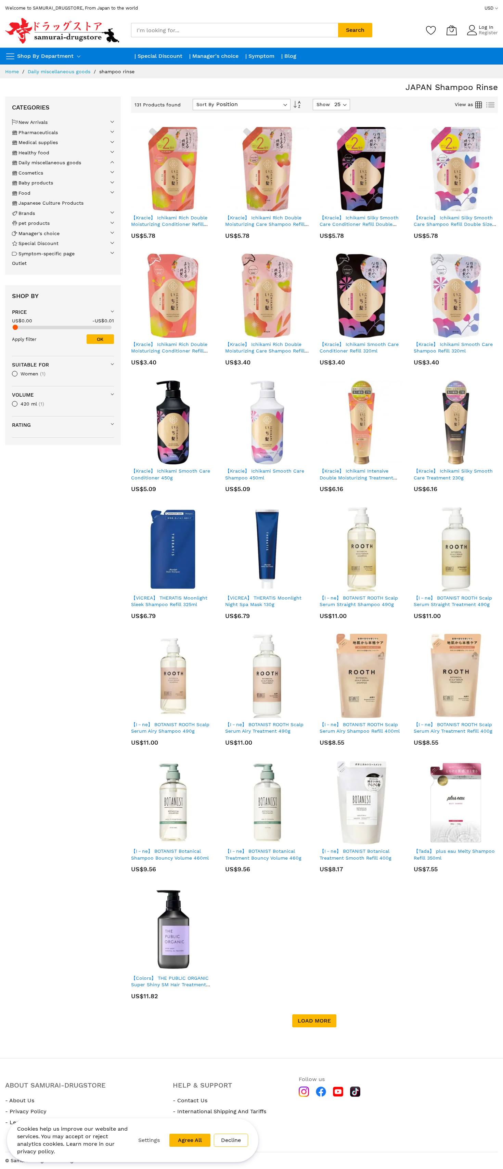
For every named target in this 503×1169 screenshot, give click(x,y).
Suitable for (30, 365)
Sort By (205, 104)
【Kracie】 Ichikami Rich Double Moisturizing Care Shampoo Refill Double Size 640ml (265, 224)
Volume (23, 395)
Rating (21, 425)
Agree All (190, 1140)
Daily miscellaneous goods (59, 71)
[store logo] (63, 30)
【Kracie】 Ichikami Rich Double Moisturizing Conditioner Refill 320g (169, 351)
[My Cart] (452, 30)
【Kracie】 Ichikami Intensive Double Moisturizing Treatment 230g (356, 477)
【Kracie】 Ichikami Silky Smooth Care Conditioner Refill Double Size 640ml (359, 224)
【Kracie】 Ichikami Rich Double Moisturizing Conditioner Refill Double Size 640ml (169, 224)
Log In (486, 27)
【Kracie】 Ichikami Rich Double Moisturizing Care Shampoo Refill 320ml (265, 351)
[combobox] (234, 30)
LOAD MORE (314, 1020)
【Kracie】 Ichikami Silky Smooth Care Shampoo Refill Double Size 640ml (453, 224)
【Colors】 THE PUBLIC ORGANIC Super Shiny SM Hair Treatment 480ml (170, 984)
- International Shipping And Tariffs (219, 1111)
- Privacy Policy (26, 1111)
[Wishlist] (431, 30)
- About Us (19, 1100)
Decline (231, 1140)
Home (12, 71)
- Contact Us (190, 1100)
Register (488, 32)
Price (19, 312)
